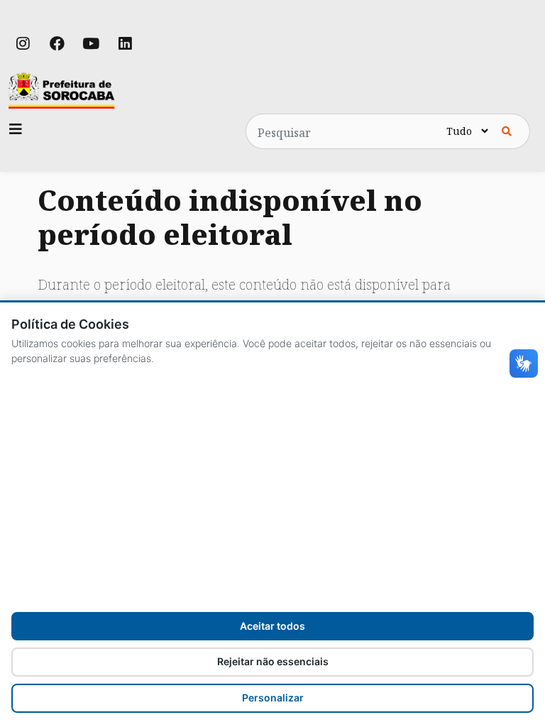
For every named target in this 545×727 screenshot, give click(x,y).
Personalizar (273, 698)
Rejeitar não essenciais (273, 661)
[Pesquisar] (506, 131)
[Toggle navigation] (16, 129)
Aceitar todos (272, 626)
